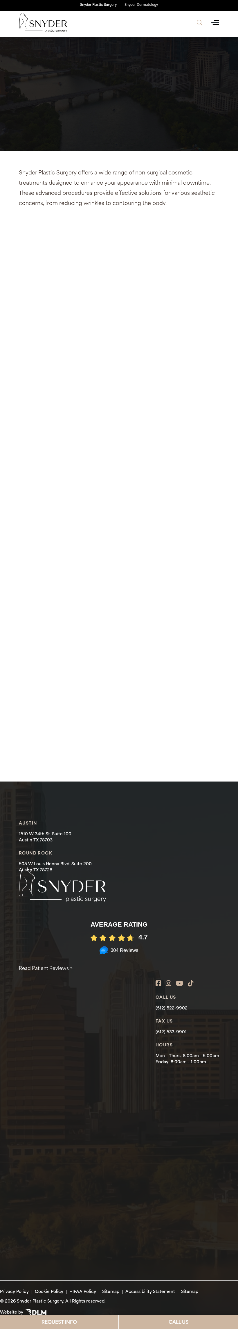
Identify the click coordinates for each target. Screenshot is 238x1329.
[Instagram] (168, 984)
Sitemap (110, 1292)
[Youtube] (179, 984)
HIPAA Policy (82, 1292)
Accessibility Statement (150, 1292)
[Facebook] (158, 984)
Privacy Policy (14, 1292)
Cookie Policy (49, 1292)
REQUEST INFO (59, 1322)
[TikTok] (190, 984)
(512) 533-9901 (171, 1032)
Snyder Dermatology (141, 5)
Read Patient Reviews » (46, 968)
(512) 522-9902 (171, 1008)
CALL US (178, 1322)
